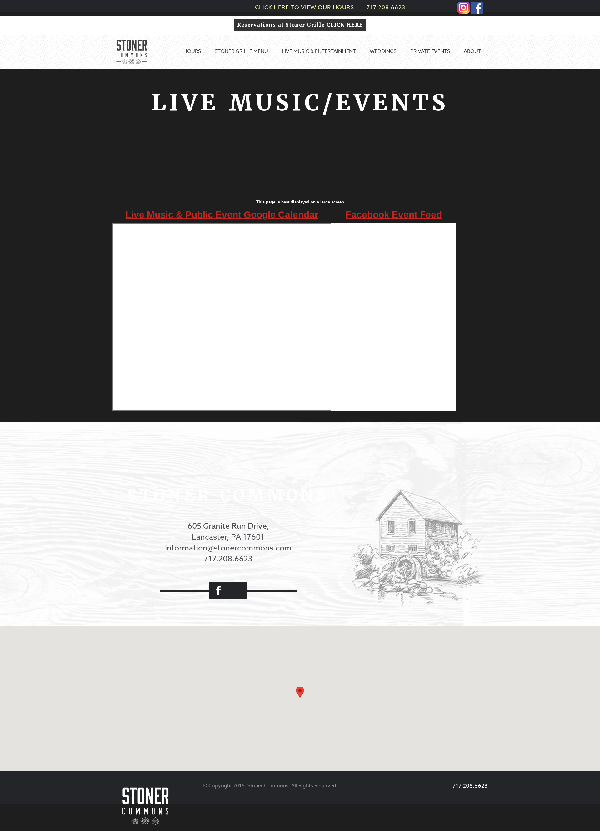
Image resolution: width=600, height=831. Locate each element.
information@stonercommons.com (228, 547)
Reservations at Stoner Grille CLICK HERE (300, 25)
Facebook (218, 590)
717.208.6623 (386, 7)
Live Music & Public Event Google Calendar (222, 214)
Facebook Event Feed (394, 214)
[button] (300, 692)
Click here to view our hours (304, 7)
